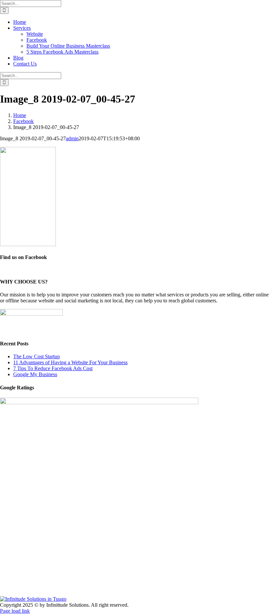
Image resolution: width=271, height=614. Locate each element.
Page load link (15, 611)
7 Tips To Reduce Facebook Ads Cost (53, 368)
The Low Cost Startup (36, 356)
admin (72, 138)
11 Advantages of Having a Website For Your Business (70, 362)
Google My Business (35, 374)
